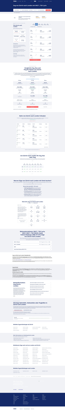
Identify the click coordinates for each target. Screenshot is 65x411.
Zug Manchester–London (16, 372)
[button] (31, 10)
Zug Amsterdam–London (26, 358)
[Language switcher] (35, 1)
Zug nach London (28, 376)
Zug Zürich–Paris (15, 327)
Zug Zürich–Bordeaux (35, 352)
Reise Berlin (43, 397)
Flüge (22, 1)
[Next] (50, 24)
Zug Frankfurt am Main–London (36, 361)
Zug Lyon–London (15, 363)
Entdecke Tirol (44, 399)
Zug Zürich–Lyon (15, 355)
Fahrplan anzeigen (16, 41)
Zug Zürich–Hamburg (45, 328)
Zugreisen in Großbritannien (21, 376)
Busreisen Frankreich (26, 402)
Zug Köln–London (15, 361)
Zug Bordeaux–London (26, 361)
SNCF (14, 401)
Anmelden (50, 1)
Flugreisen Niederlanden (36, 399)
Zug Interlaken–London (45, 363)
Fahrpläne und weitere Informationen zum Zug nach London (40, 340)
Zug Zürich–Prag (44, 349)
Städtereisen (44, 396)
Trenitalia (14, 400)
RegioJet (24, 397)
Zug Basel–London (34, 355)
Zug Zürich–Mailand (25, 328)
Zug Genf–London (44, 355)
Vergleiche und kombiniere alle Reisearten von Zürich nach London (41, 339)
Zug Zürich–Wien (44, 327)
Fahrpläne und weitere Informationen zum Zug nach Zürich (21, 340)
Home (14, 376)
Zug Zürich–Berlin (25, 330)
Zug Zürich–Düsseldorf (16, 330)
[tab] (33, 26)
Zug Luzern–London (15, 358)
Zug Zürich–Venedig (25, 327)
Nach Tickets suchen (16, 32)
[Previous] (22, 164)
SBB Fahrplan (15, 399)
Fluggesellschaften (35, 397)
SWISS (33, 396)
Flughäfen (34, 398)
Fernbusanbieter (25, 396)
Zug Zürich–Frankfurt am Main (36, 327)
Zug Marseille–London (45, 361)
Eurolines (24, 398)
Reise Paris (43, 398)
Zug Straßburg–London (26, 363)
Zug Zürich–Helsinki (25, 349)
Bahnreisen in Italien (16, 398)
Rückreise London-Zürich (28, 259)
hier (39, 149)
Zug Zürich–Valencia (35, 349)
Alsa (23, 400)
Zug (16, 376)
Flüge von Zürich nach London (17, 339)
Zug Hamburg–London (45, 358)
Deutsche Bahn (15, 397)
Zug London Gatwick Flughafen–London (37, 358)
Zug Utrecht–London (35, 363)
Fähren (25, 1)
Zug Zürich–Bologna (25, 355)
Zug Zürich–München (35, 328)
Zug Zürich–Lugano (15, 352)
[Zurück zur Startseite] (15, 1)
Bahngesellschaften (16, 396)
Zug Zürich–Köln (15, 328)
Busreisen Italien (25, 401)
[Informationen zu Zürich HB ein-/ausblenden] (50, 318)
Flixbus (24, 399)
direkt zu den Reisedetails (19, 259)
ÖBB (14, 402)
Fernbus (20, 1)
